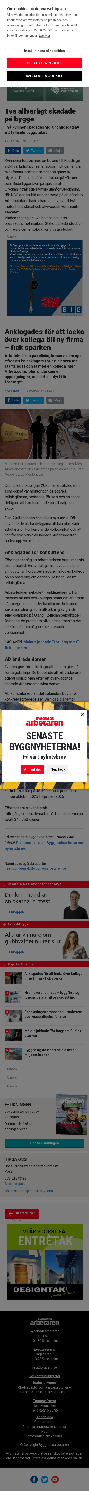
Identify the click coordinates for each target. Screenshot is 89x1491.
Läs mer (44, 35)
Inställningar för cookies (44, 50)
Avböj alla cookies (44, 76)
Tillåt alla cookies (44, 63)
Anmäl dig (32, 769)
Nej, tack (57, 769)
